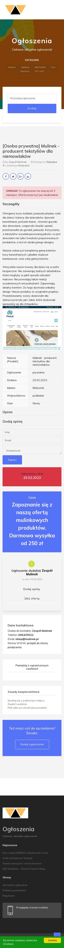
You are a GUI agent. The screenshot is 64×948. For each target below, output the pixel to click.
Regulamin (9, 895)
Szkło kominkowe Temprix (17, 858)
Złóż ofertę (32, 598)
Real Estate (40, 67)
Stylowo (12, 67)
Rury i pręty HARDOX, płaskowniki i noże (25, 852)
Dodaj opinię (31, 589)
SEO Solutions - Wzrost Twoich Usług (24, 868)
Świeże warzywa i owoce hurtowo (22, 863)
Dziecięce (51, 161)
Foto (53, 67)
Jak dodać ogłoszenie (15, 885)
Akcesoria (24, 71)
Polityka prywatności (14, 890)
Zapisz (12, 459)
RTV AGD (39, 71)
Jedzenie (25, 67)
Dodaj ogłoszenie (32, 744)
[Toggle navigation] (56, 9)
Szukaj (32, 108)
